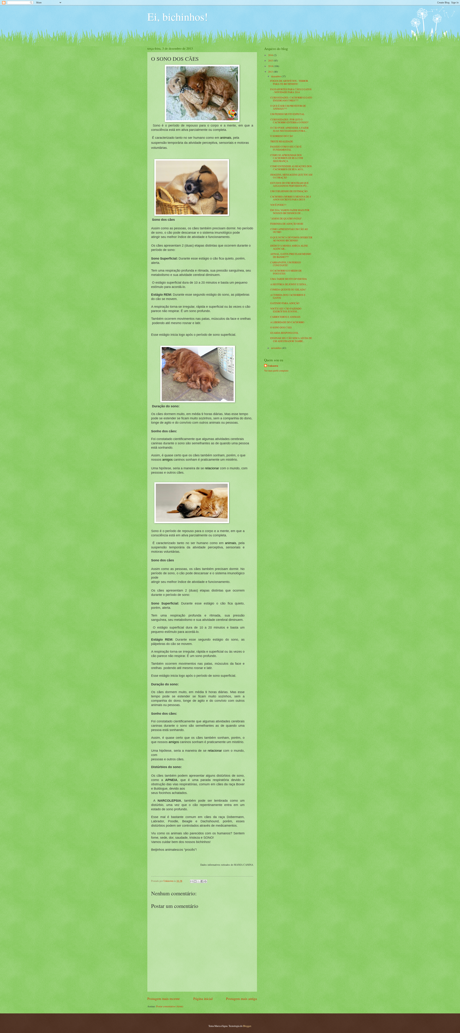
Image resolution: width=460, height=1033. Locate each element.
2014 (271, 66)
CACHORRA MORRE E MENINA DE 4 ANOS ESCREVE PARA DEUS (290, 198)
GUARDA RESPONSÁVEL (284, 333)
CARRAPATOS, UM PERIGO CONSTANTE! (285, 264)
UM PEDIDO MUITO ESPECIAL (287, 114)
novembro (276, 348)
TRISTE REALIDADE (281, 141)
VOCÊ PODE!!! (278, 205)
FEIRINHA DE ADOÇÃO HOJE (286, 223)
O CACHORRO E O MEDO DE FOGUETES (286, 272)
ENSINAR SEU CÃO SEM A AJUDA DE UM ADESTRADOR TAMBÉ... (291, 339)
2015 (271, 60)
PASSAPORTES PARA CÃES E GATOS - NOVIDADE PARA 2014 (291, 91)
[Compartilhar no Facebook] (202, 881)
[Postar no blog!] (195, 881)
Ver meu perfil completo (276, 370)
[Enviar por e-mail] (192, 881)
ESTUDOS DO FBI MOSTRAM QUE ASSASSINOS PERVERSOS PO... (289, 184)
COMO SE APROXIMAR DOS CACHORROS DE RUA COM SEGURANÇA (286, 158)
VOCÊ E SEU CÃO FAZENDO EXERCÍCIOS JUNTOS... (285, 310)
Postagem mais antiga (241, 998)
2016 (271, 55)
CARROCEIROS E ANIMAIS (285, 317)
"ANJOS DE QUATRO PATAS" (286, 218)
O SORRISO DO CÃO (281, 136)
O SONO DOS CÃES (281, 327)
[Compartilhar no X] (198, 881)
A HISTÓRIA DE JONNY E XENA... (289, 284)
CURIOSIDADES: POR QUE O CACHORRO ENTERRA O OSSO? (289, 121)
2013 (271, 71)
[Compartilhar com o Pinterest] (205, 881)
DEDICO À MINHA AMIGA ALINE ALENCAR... (289, 247)
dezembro (276, 76)
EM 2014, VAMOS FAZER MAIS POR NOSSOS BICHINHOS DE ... (289, 211)
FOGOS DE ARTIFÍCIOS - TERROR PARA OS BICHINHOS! (289, 82)
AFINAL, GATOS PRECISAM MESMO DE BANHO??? (290, 255)
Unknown (273, 366)
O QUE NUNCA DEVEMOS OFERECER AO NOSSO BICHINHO (291, 239)
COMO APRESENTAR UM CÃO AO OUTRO (289, 230)
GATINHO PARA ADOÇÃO (284, 303)
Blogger (247, 1026)
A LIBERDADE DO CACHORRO (287, 322)
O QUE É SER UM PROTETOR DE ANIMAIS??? (288, 107)
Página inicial (203, 998)
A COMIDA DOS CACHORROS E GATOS (287, 296)
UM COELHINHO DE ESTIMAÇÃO (288, 191)
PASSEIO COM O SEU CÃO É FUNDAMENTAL (286, 148)
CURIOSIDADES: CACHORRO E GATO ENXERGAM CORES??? (291, 99)
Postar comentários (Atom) (169, 1006)
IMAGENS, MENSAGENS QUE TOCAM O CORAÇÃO (291, 176)
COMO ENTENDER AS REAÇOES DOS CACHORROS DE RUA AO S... (291, 167)
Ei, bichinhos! (177, 16)
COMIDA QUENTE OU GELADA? (288, 289)
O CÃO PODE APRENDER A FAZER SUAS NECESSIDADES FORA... (289, 129)
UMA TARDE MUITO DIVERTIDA (288, 279)
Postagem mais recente (163, 998)
